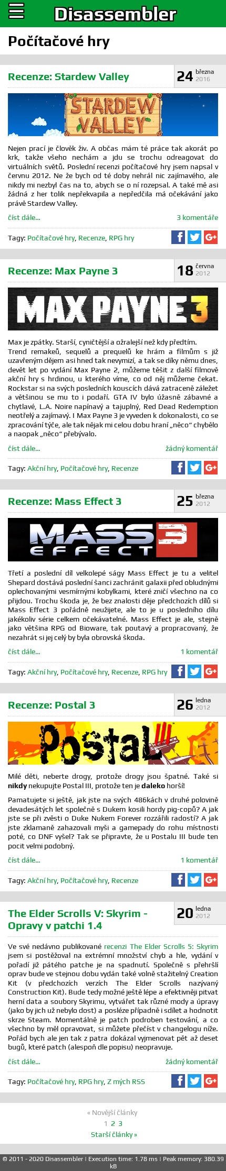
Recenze (91, 238)
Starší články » (114, 1134)
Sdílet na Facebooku (178, 237)
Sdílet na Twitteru (194, 237)
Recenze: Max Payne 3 (63, 270)
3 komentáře (197, 217)
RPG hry (121, 238)
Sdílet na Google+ (211, 237)
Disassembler (115, 14)
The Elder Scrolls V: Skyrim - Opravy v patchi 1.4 (78, 919)
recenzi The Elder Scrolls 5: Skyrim (161, 946)
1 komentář (199, 651)
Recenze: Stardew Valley (68, 76)
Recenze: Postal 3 (52, 705)
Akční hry (42, 468)
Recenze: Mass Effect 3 (65, 501)
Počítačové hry (51, 238)
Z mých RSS (126, 1081)
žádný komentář (192, 448)
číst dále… (24, 217)
